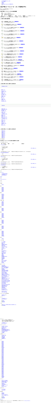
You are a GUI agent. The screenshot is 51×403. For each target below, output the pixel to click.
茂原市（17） (3, 135)
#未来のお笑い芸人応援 (5, 270)
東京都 (3, 346)
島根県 (3, 221)
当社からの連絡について (5, 395)
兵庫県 (3, 214)
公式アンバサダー (4, 386)
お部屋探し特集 (4, 335)
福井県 (3, 205)
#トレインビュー (4, 288)
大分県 (3, 234)
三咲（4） (3, 112)
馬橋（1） (3, 92)
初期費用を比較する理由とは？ (6, 330)
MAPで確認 (16, 21)
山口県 (3, 223)
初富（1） (3, 115)
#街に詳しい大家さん (4, 273)
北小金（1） (3, 94)
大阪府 (3, 213)
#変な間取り (3, 269)
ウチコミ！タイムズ (4, 380)
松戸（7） (3, 89)
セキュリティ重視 (4, 260)
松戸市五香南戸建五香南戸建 (4, 152)
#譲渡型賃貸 (3, 287)
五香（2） (3, 121)
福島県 (3, 191)
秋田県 (3, 343)
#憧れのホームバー (4, 286)
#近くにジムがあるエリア (5, 276)
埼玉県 (3, 196)
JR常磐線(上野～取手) (4, 86)
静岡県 (3, 357)
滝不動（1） (3, 110)
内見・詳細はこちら (33, 159)
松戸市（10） (3, 133)
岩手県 (3, 188)
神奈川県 (3, 347)
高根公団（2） (4, 109)
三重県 (3, 210)
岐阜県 (3, 358)
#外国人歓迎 (3, 265)
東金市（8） (3, 137)
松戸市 (3, 3)
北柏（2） (3, 99)
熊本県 (3, 233)
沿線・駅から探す (4, 291)
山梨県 (3, 201)
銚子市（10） (3, 130)
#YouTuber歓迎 (4, 282)
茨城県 (3, 197)
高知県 (3, 227)
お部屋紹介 (3, 337)
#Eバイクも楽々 (4, 283)
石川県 (3, 203)
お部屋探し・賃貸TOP (5, 326)
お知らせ (3, 383)
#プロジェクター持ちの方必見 (6, 284)
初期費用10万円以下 (4, 256)
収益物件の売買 (4, 381)
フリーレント (3, 242)
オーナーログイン (4, 175)
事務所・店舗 (3, 253)
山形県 (3, 190)
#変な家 (3, 268)
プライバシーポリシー (5, 394)
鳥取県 (3, 222)
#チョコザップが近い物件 (5, 279)
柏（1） (3, 97)
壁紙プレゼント (4, 246)
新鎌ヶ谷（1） (4, 116)
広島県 (3, 365)
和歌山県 (3, 217)
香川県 (3, 369)
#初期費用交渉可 (4, 266)
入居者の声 (3, 331)
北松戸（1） (3, 91)
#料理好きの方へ (4, 277)
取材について (3, 328)
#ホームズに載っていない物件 (6, 280)
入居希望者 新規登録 (4, 173)
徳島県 (3, 228)
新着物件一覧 (3, 338)
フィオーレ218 (3, 144)
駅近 (2, 249)
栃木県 (3, 350)
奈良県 (3, 216)
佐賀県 (3, 372)
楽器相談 (3, 258)
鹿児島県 (3, 376)
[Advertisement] (25, 312)
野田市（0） (3, 134)
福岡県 (3, 231)
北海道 (3, 184)
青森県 (3, 187)
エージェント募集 (4, 382)
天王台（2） (3, 100)
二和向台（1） (4, 113)
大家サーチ (3, 295)
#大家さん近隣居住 (4, 272)
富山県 (3, 204)
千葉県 (3, 2)
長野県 (3, 202)
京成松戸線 (3, 105)
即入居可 (3, 257)
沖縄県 (3, 238)
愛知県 (3, 208)
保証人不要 (3, 245)
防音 (2, 259)
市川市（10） (3, 131)
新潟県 (3, 354)
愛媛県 (3, 368)
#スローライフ (4, 271)
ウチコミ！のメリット (3, 179)
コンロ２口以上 (4, 252)
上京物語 (3, 332)
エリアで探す (3, 1)
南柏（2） (3, 96)
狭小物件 (3, 262)
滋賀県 (3, 362)
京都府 (3, 361)
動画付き (3, 255)
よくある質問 (3, 389)
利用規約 (3, 393)
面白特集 (3, 385)
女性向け (3, 247)
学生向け (3, 251)
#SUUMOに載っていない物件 (6, 281)
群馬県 (3, 351)
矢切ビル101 (2, 156)
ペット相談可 (3, 241)
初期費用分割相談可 (4, 244)
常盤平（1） (3, 123)
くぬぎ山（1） (4, 118)
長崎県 (3, 232)
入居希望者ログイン (4, 174)
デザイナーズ (3, 248)
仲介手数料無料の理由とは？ (6, 329)
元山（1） (3, 120)
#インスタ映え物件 (4, 275)
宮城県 (3, 189)
